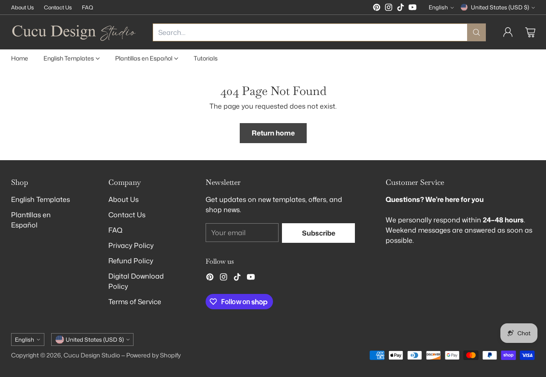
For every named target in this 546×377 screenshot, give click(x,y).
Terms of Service (134, 301)
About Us (123, 199)
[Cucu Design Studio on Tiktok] (400, 8)
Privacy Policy (131, 245)
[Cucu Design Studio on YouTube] (412, 8)
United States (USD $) (500, 7)
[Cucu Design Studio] (75, 32)
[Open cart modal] (530, 32)
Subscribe (318, 233)
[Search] (476, 32)
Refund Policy (130, 260)
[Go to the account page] (508, 32)
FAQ (115, 230)
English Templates (40, 199)
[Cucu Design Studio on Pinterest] (376, 8)
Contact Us (126, 214)
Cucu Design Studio (92, 355)
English (438, 7)
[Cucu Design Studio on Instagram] (388, 8)
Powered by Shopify (153, 355)
